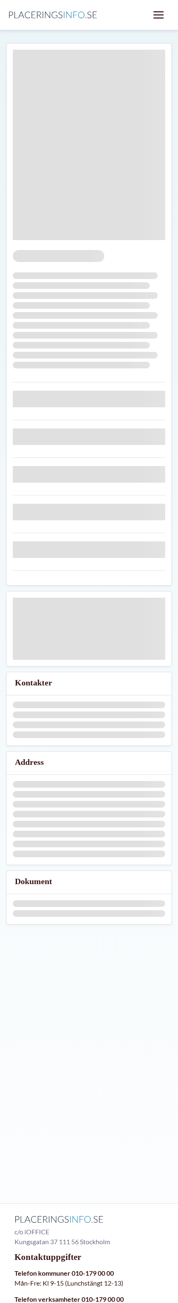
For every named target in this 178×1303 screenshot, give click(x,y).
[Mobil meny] (158, 15)
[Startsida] (54, 14)
